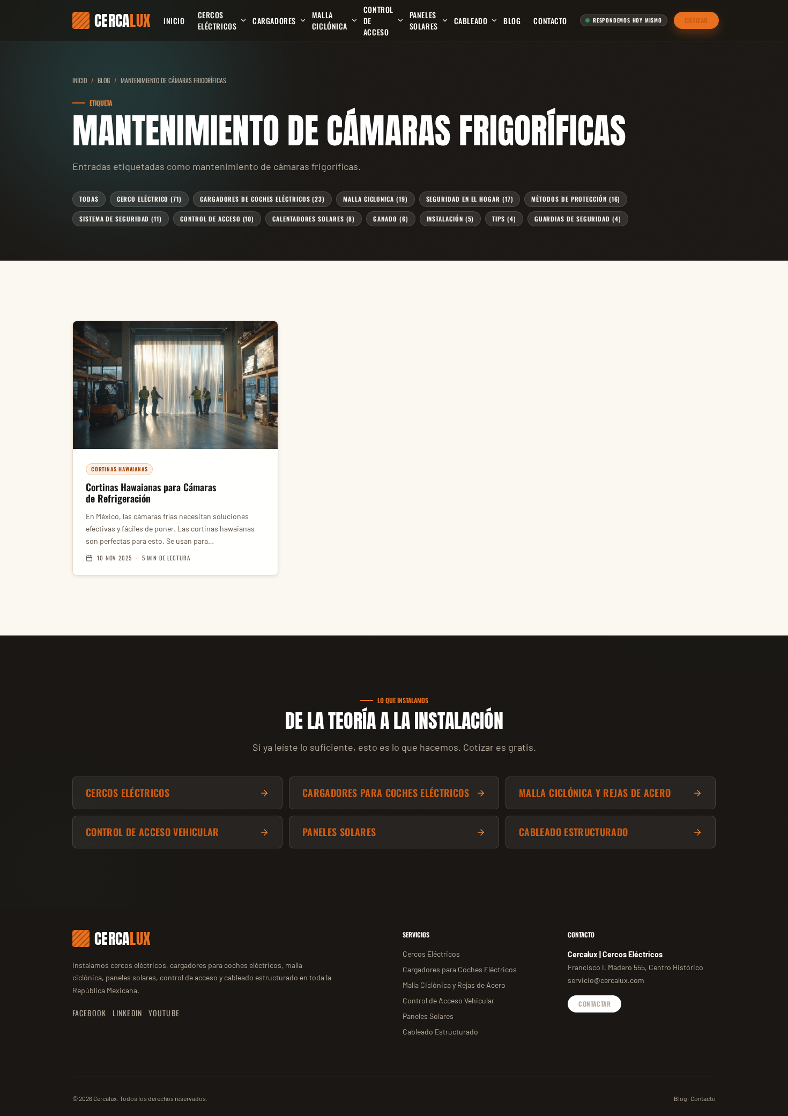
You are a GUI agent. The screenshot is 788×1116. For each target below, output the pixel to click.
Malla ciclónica (329, 20)
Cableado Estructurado (440, 1031)
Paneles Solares (424, 20)
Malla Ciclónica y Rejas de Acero (454, 984)
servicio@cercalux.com (606, 980)
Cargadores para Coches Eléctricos (460, 969)
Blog (512, 20)
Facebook (89, 1012)
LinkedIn (127, 1012)
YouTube (164, 1012)
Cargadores (274, 20)
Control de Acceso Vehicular (448, 1000)
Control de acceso (378, 21)
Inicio (173, 20)
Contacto (550, 20)
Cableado (470, 20)
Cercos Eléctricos (217, 20)
